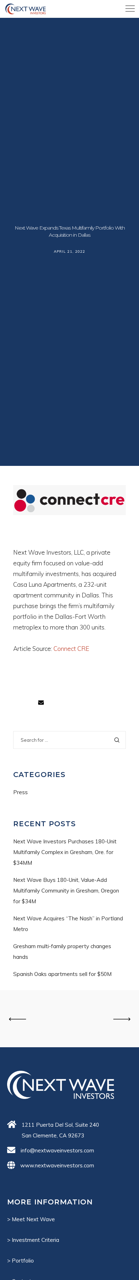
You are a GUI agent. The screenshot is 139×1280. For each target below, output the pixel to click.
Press (20, 792)
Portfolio (23, 1260)
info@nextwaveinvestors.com (57, 1150)
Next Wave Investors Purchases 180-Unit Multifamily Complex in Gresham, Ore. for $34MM (65, 852)
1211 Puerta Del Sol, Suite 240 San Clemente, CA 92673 (60, 1130)
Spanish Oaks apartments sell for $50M (62, 974)
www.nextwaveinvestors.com (57, 1165)
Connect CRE (71, 648)
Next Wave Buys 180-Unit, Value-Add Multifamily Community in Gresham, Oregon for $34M (66, 891)
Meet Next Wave (33, 1219)
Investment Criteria (35, 1240)
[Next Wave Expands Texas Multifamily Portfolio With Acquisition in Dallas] (41, 702)
